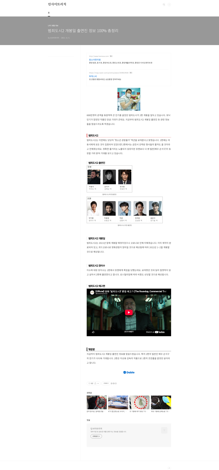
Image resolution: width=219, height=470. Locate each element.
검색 (164, 4)
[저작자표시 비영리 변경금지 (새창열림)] (114, 383)
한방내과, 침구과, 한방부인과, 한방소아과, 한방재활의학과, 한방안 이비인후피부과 (120, 62)
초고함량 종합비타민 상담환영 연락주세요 (105, 79)
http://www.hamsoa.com (99, 56)
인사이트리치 (57, 4)
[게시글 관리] (98, 383)
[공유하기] (95, 383)
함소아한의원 (95, 59)
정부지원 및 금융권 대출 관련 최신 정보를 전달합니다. (108, 431)
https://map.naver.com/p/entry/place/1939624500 (108, 73)
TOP (169, 468)
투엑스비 (93, 76)
